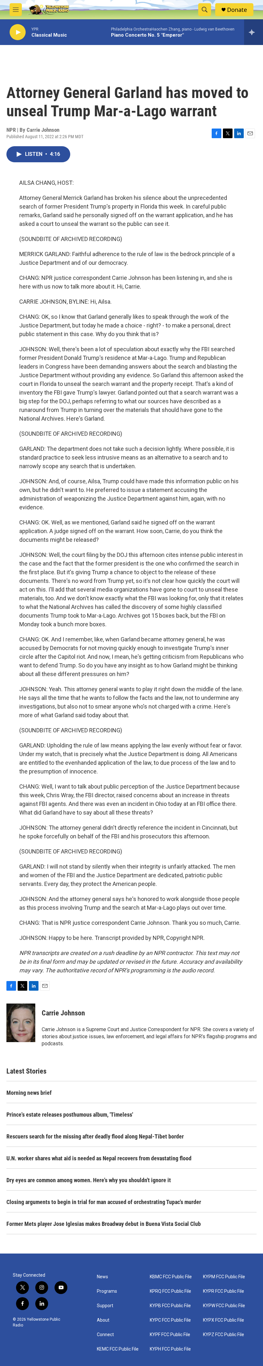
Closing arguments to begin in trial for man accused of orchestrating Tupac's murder (103, 1202)
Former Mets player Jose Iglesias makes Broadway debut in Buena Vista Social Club (103, 1223)
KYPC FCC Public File (170, 1320)
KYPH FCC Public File (170, 1349)
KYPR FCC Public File (223, 1291)
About (103, 1320)
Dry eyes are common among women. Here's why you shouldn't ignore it (88, 1180)
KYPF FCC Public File (170, 1334)
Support (105, 1305)
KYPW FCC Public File (224, 1305)
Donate (237, 9)
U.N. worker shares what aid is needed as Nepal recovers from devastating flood (98, 1158)
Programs (107, 1291)
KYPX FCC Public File (223, 1320)
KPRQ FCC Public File (170, 1291)
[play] (18, 32)
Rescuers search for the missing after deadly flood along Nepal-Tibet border (95, 1136)
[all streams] (253, 32)
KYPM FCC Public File (224, 1276)
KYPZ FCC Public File (223, 1334)
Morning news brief (29, 1092)
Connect (105, 1334)
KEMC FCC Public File (118, 1349)
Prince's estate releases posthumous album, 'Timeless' (69, 1114)
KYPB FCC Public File (170, 1305)
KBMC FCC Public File (171, 1276)
